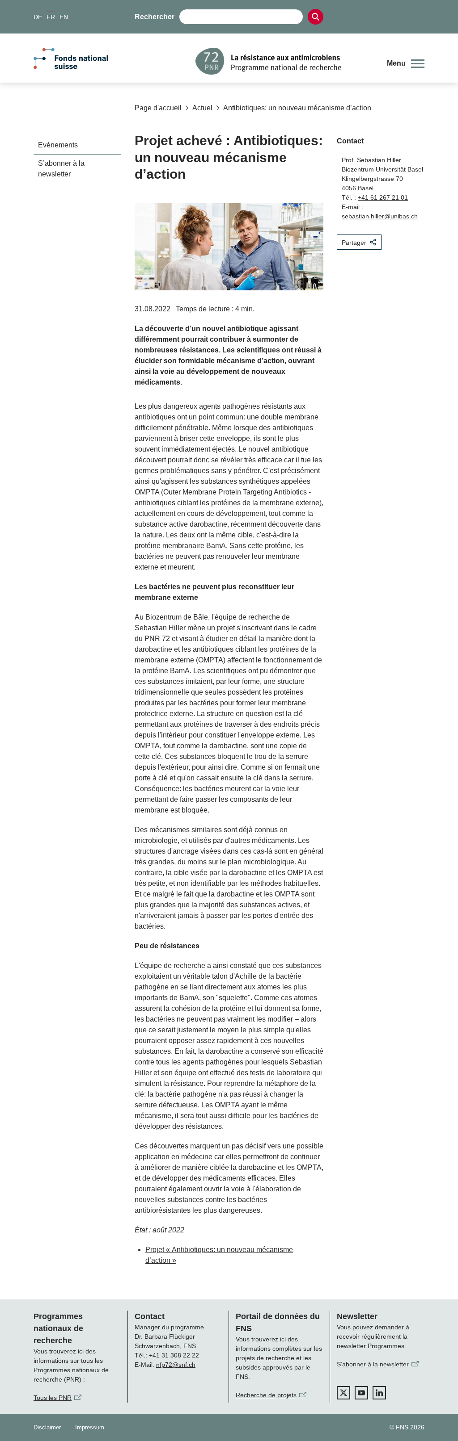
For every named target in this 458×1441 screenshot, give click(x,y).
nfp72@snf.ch (175, 1364)
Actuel (202, 108)
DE (38, 17)
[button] (405, 63)
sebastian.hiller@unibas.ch (380, 216)
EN (63, 17)
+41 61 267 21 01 (383, 197)
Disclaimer (47, 1427)
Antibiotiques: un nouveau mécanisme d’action (297, 108)
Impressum (89, 1427)
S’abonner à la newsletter (61, 168)
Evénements (58, 145)
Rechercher (154, 17)
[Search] (315, 17)
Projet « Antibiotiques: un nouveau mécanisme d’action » (219, 1255)
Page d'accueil (158, 108)
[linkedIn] (379, 1392)
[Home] (284, 61)
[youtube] (361, 1392)
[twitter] (343, 1392)
